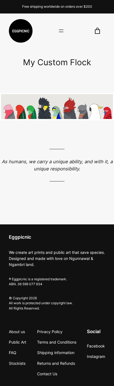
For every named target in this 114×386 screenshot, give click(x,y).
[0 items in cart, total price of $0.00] (97, 31)
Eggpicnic (20, 237)
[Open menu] (61, 31)
